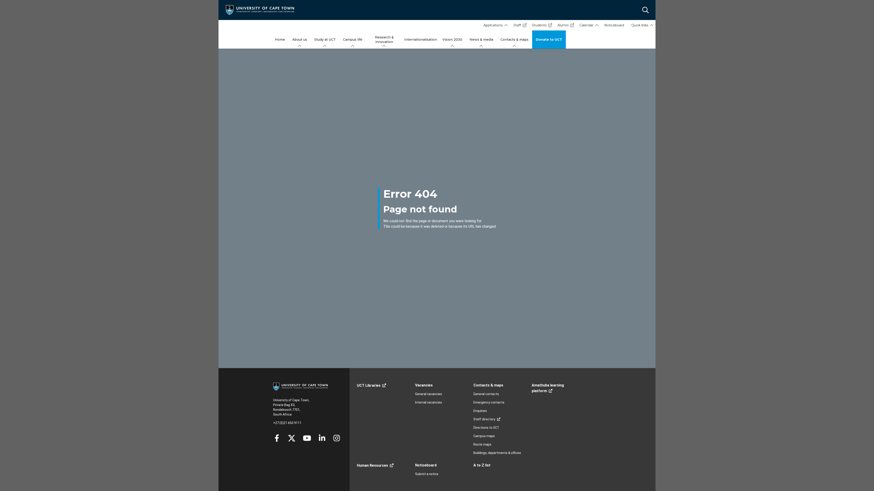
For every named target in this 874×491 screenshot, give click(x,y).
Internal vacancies (428, 402)
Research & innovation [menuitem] (384, 39)
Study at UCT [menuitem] (325, 39)
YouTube (307, 438)
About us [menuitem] (299, 39)
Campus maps (484, 436)
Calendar (586, 25)
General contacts (486, 394)
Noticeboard (614, 25)
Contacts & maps (488, 385)
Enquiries (480, 411)
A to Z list (481, 465)
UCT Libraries (369, 385)
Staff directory (484, 419)
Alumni (563, 25)
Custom (336, 438)
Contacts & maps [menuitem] (514, 39)
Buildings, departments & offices (497, 453)
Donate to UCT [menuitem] (549, 39)
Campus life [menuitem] (352, 39)
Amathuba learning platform (548, 388)
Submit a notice (426, 474)
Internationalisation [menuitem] (420, 39)
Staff (517, 25)
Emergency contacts (488, 402)
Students (539, 25)
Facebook (276, 438)
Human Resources (372, 465)
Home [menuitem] (280, 39)
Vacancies (424, 385)
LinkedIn (322, 438)
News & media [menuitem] (481, 39)
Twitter (292, 438)
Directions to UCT (486, 427)
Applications (493, 25)
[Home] (260, 9)
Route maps (482, 444)
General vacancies (428, 394)
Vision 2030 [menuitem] (452, 39)
